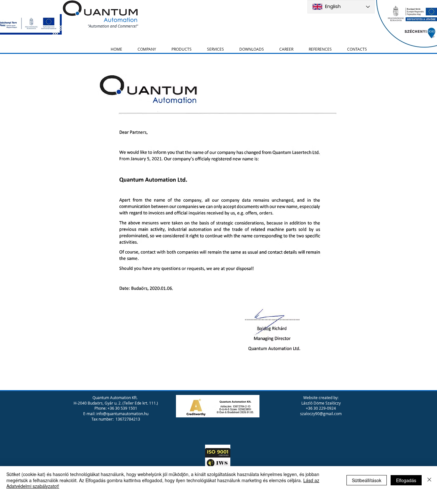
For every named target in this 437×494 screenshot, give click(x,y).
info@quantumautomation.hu (122, 413)
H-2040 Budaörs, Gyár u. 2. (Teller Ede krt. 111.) (116, 403)
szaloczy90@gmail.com (321, 413)
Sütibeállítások (366, 480)
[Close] (429, 480)
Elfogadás (406, 480)
